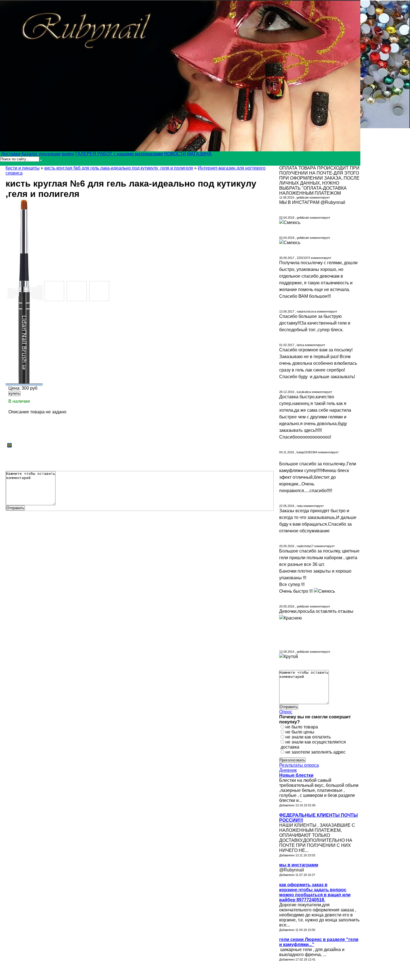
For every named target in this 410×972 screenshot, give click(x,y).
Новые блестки (296, 775)
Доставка (10, 153)
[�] (24, 292)
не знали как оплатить (308, 737)
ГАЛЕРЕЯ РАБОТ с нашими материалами (119, 153)
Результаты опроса (299, 765)
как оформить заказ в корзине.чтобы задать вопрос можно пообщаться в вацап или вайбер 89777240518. (315, 892)
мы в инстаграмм (298, 865)
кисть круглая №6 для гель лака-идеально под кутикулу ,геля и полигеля (118, 168)
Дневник (288, 770)
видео (68, 153)
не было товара (301, 727)
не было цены (299, 732)
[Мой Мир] (10, 445)
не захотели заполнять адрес (315, 752)
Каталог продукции (41, 153)
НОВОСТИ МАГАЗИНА (188, 153)
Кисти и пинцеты (23, 168)
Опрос (285, 711)
